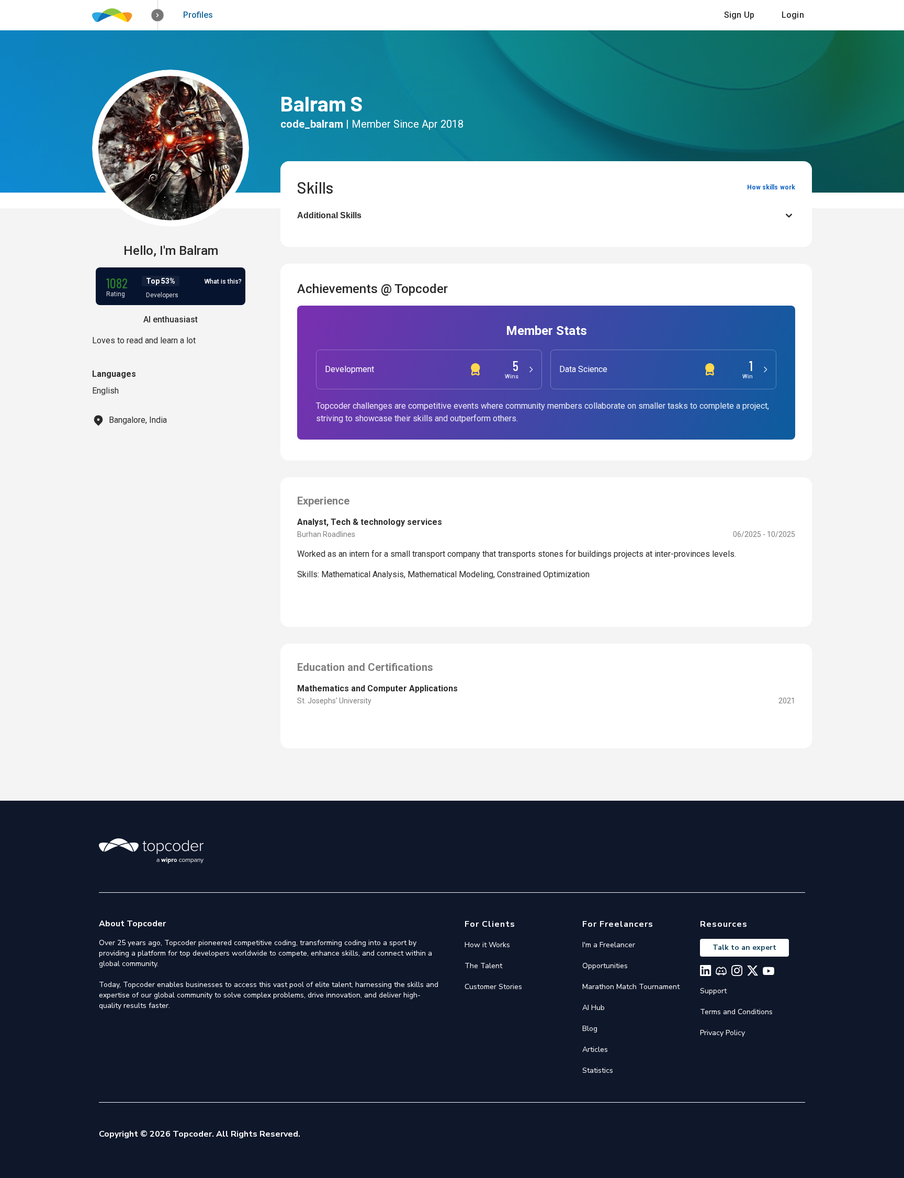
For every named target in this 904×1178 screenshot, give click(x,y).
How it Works (487, 945)
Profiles (198, 15)
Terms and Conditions (736, 1012)
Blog (589, 1029)
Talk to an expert (744, 947)
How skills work (771, 187)
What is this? (223, 281)
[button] (157, 15)
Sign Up (739, 15)
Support (713, 991)
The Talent (483, 966)
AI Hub (593, 1008)
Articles (595, 1049)
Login (793, 15)
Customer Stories (493, 987)
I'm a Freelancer (608, 945)
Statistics (597, 1070)
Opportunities (605, 966)
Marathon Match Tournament (631, 987)
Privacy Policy (722, 1033)
